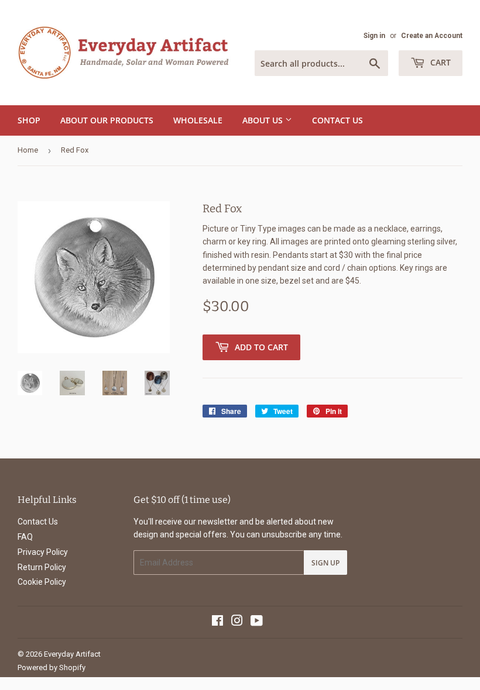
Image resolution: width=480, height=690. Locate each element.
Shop (29, 120)
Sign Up (325, 563)
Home (28, 150)
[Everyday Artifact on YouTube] (257, 622)
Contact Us (337, 120)
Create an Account (431, 36)
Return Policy (42, 567)
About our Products (106, 120)
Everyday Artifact (72, 654)
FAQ (25, 536)
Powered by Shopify (51, 667)
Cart (439, 62)
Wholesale (197, 120)
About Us (263, 120)
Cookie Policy (42, 581)
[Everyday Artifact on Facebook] (217, 622)
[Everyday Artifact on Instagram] (237, 622)
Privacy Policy (43, 552)
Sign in (374, 36)
